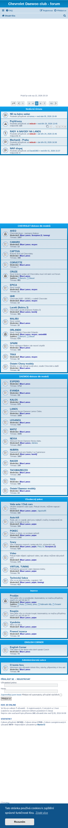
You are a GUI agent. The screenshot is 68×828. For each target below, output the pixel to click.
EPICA (13, 285)
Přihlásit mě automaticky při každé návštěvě (41, 695)
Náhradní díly (46, 604)
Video (13, 553)
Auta (22, 604)
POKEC (14, 531)
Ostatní (58, 604)
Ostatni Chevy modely (22, 363)
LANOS (14, 409)
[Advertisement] (34, 57)
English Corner (18, 647)
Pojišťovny (16, 121)
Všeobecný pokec (34, 499)
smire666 (42, 334)
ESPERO (15, 381)
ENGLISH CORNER (34, 642)
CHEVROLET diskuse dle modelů (34, 226)
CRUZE (14, 271)
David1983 (34, 151)
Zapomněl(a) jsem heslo (11, 695)
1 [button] (22, 103)
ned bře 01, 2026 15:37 (50, 151)
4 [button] (32, 103)
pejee (34, 511)
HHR (12, 296)
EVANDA (14, 390)
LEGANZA (15, 420)
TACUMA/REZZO (19, 470)
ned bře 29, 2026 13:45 (47, 124)
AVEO (13, 231)
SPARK (14, 343)
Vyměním (15, 622)
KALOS (14, 400)
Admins (35, 443)
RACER (14, 461)
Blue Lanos (25, 235)
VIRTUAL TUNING (19, 566)
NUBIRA (14, 449)
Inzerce (34, 591)
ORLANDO (15, 330)
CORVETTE (16, 262)
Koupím (14, 611)
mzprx (34, 244)
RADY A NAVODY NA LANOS (25, 131)
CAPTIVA (15, 251)
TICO (12, 479)
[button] (13, 103)
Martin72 (41, 725)
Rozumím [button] (19, 821)
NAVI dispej (16, 148)
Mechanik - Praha (19, 140)
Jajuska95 (41, 511)
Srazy (13, 542)
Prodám (14, 595)
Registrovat (23, 679)
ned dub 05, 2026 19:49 (47, 116)
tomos (32, 116)
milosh (32, 124)
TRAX (13, 354)
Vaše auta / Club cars (21, 504)
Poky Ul (40, 546)
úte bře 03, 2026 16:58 (47, 142)
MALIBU (14, 318)
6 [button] (40, 103)
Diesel (31, 278)
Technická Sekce (19, 578)
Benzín (23, 278)
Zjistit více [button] (42, 812)
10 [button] (51, 103)
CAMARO (15, 242)
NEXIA (13, 438)
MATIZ (13, 429)
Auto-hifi (14, 517)
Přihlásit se (7, 679)
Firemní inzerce (18, 631)
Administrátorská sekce (34, 660)
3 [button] (29, 103)
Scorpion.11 (37, 235)
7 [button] (44, 103)
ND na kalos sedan (20, 114)
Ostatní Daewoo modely (23, 488)
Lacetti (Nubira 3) (19, 307)
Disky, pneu (32, 604)
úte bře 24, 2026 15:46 (47, 134)
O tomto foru (17, 665)
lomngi (46, 235)
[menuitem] (9, 10)
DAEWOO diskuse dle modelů (34, 376)
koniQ (34, 312)
